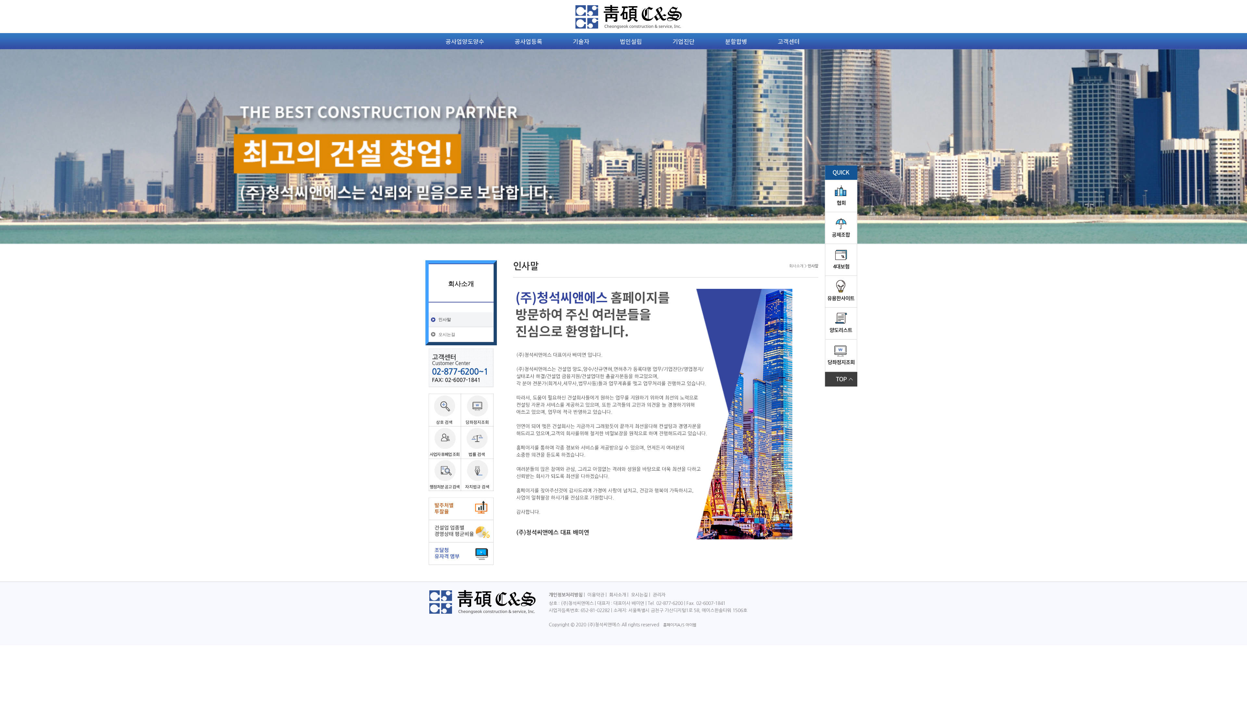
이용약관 (595, 595)
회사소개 (617, 595)
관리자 (659, 595)
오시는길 (446, 334)
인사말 (444, 319)
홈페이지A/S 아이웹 (679, 625)
